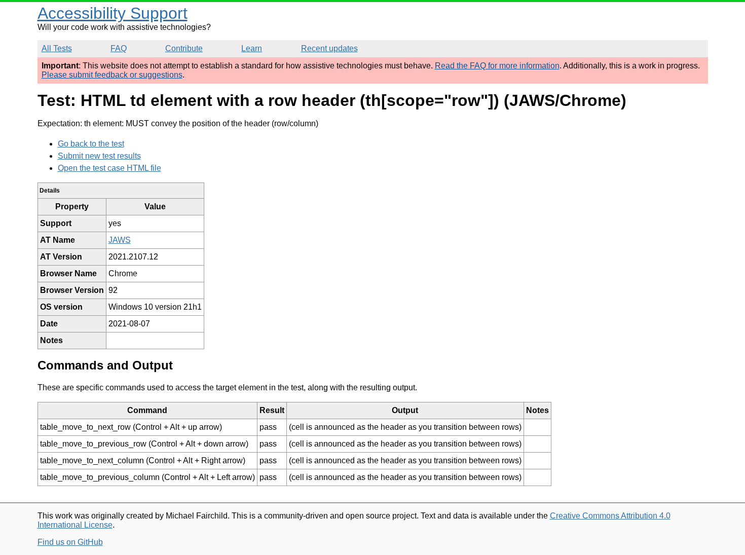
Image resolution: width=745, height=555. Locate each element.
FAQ (118, 48)
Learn (251, 48)
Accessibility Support (113, 13)
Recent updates (329, 48)
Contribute (184, 48)
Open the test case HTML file (109, 168)
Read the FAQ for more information (497, 65)
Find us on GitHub (70, 542)
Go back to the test (91, 143)
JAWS (119, 240)
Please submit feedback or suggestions (112, 74)
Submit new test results (99, 156)
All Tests (57, 48)
